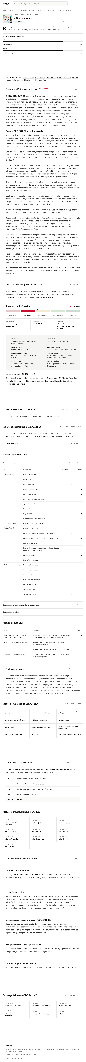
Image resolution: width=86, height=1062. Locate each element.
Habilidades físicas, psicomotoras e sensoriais (41, 605)
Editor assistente (28, 77)
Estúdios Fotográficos (50, 381)
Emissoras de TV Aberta (57, 378)
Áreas (16, 1055)
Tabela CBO (9, 1055)
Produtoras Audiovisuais (16, 384)
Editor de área (40, 77)
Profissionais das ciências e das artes (21, 10)
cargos (6, 3)
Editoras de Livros (32, 381)
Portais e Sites (66, 381)
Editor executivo (40, 80)
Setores (28, 1055)
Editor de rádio (17, 80)
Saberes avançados (41, 443)
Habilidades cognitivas (41, 463)
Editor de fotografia (64, 77)
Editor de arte (51, 77)
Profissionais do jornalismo (46, 10)
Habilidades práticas (41, 612)
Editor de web (28, 80)
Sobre (34, 1055)
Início (4, 10)
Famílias (22, 1055)
